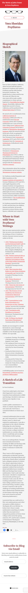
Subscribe (14, 567)
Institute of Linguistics (15, 180)
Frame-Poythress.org (14, 12)
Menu (15, 17)
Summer (5, 180)
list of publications (19, 197)
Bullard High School (9, 110)
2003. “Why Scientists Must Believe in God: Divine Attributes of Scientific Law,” (15, 271)
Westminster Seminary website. (12, 172)
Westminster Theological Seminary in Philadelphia (11, 153)
